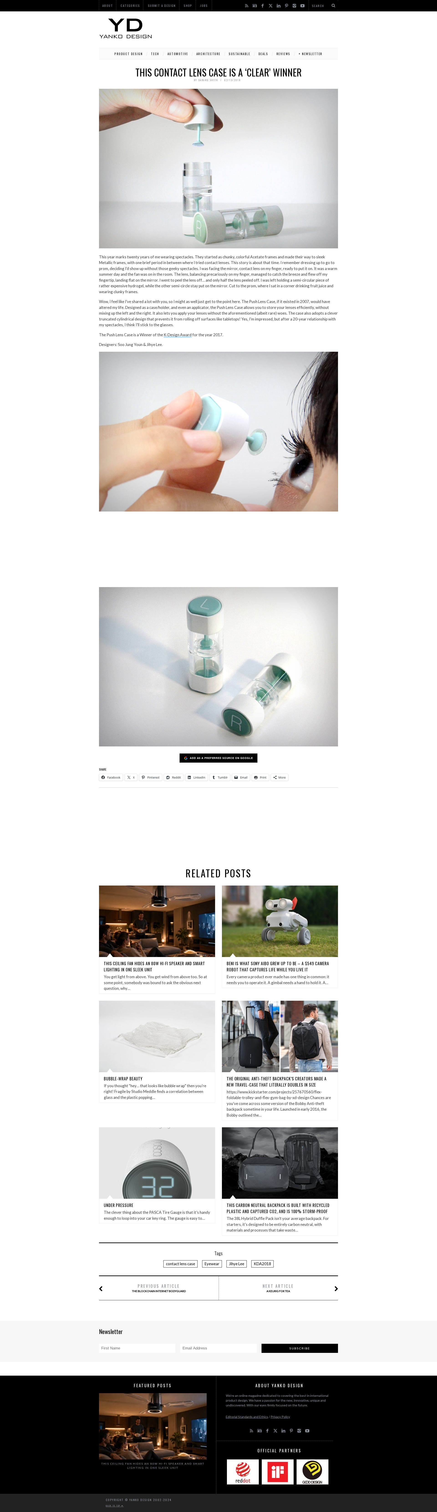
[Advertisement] (255, 28)
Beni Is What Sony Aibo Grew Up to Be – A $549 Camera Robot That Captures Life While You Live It (278, 966)
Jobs (204, 6)
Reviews (283, 53)
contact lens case (180, 1263)
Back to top (113, 1505)
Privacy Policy (280, 1417)
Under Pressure (118, 1205)
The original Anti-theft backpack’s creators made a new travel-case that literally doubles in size (277, 1082)
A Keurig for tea (278, 1288)
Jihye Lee (236, 1263)
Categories (130, 6)
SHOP (188, 6)
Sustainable (239, 53)
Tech (155, 53)
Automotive (178, 53)
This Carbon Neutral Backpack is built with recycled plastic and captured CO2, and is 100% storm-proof (278, 1208)
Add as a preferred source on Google (221, 758)
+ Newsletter (311, 53)
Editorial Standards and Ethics (247, 1417)
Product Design (128, 53)
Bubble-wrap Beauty (123, 1079)
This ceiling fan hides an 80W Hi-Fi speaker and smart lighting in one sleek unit (153, 1465)
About (107, 6)
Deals (263, 53)
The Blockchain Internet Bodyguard (159, 1288)
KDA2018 (262, 1263)
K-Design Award (178, 334)
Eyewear (212, 1263)
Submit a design (162, 6)
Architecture (208, 53)
